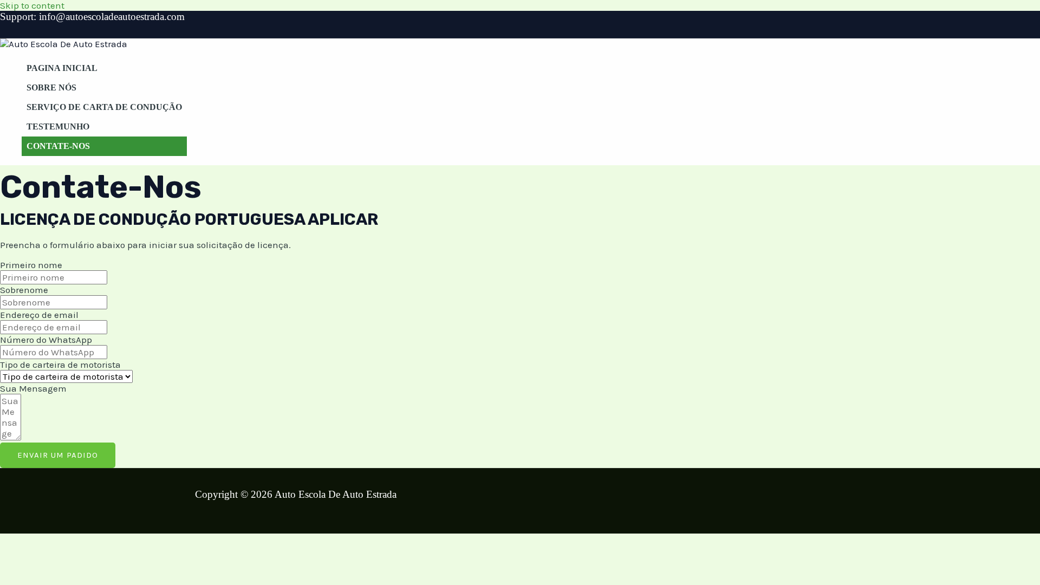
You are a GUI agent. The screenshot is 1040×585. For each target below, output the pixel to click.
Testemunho (58, 126)
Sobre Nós (51, 87)
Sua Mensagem (33, 388)
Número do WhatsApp (46, 339)
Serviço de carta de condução (104, 107)
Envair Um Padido (57, 455)
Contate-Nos (58, 146)
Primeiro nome (31, 264)
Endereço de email (39, 314)
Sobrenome (24, 289)
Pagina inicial (62, 68)
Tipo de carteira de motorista (60, 364)
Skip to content (32, 5)
